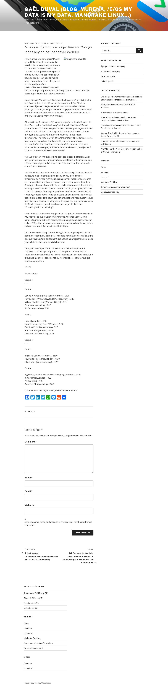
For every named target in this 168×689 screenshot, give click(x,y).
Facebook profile (108, 76)
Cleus (103, 167)
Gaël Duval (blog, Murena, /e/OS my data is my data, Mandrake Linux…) (78, 12)
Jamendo (105, 172)
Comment (31, 442)
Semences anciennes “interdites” (115, 187)
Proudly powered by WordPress (37, 683)
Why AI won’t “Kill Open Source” (114, 112)
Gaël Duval (56, 43)
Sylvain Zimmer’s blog (110, 192)
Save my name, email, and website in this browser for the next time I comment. (58, 523)
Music (31, 412)
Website (29, 505)
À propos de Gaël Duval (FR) (113, 66)
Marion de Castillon (109, 182)
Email (28, 491)
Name (28, 477)
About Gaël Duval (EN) (110, 71)
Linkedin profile (107, 81)
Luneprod (105, 177)
